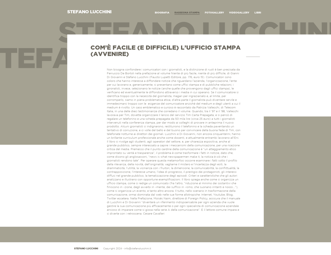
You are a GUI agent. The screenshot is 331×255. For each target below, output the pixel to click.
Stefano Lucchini (86, 249)
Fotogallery (214, 13)
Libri (257, 13)
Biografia (162, 13)
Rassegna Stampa (187, 13)
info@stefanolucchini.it (137, 249)
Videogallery (239, 13)
